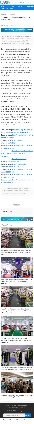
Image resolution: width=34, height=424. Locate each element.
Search (27, 415)
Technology (4, 8)
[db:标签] (16, 204)
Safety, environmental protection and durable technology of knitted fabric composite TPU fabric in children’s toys (16, 340)
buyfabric (13, 411)
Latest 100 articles (13, 407)
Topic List (13, 405)
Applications (30, 6)
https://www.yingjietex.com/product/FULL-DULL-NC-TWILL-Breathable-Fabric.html (17, 153)
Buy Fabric (4, 14)
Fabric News (12, 14)
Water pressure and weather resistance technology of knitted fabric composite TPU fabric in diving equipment (16, 281)
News (20, 6)
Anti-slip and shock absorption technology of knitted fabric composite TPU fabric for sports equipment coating (16, 252)
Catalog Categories (22, 405)
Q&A (11, 8)
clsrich (10, 211)
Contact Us (22, 407)
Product (12, 6)
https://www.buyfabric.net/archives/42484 (16, 193)
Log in (22, 2)
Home (3, 6)
